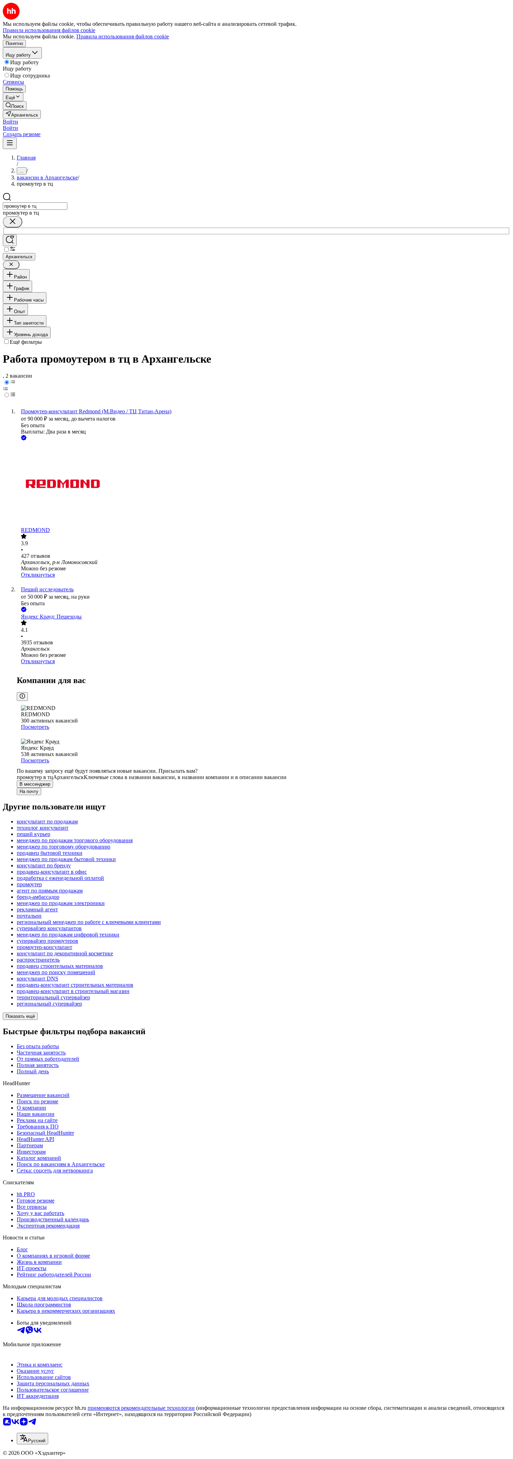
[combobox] (35, 206)
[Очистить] (12, 222)
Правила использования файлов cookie (122, 36)
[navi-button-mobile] (10, 143)
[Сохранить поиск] (10, 240)
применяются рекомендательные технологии (141, 1408)
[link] (15, 105)
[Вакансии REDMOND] (263, 484)
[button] (10, 122)
